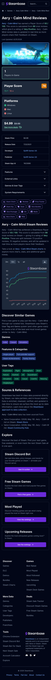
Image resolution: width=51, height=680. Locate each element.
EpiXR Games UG (30, 151)
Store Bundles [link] (36, 207)
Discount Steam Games (36, 606)
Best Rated (31, 566)
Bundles (6, 580)
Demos (6, 575)
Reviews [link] (25, 202)
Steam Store (22, 422)
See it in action (24, 469)
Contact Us (40, 675)
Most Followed (33, 575)
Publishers (7, 620)
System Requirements (15, 192)
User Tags (7, 610)
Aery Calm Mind (22, 11)
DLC (5, 570)
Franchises (7, 625)
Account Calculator (11, 655)
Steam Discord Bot (11, 641)
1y (19, 262)
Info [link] (25, 212)
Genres (6, 601)
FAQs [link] (23, 217)
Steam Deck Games (35, 589)
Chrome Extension (11, 636)
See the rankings (24, 545)
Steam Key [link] (10, 207)
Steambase (30, 639)
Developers (8, 615)
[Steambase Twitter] (34, 655)
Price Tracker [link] (39, 202)
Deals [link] (22, 207)
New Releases (32, 580)
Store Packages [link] (12, 212)
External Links (11, 179)
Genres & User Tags (14, 185)
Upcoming (31, 585)
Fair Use (24, 675)
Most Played (32, 570)
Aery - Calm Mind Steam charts (29, 249)
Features (9, 172)
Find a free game (24, 494)
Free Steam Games (34, 610)
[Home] (3, 11)
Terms (16, 675)
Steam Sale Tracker (35, 601)
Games (10, 11)
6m (13, 262)
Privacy (9, 675)
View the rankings (24, 520)
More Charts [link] (10, 217)
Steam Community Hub (18, 428)
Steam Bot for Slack (12, 646)
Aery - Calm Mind (9, 23)
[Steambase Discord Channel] (27, 655)
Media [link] (35, 212)
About (31, 675)
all (24, 262)
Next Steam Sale (10, 651)
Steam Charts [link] (11, 202)
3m (6, 262)
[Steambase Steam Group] (31, 655)
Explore (6, 660)
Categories (8, 606)
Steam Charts (9, 585)
